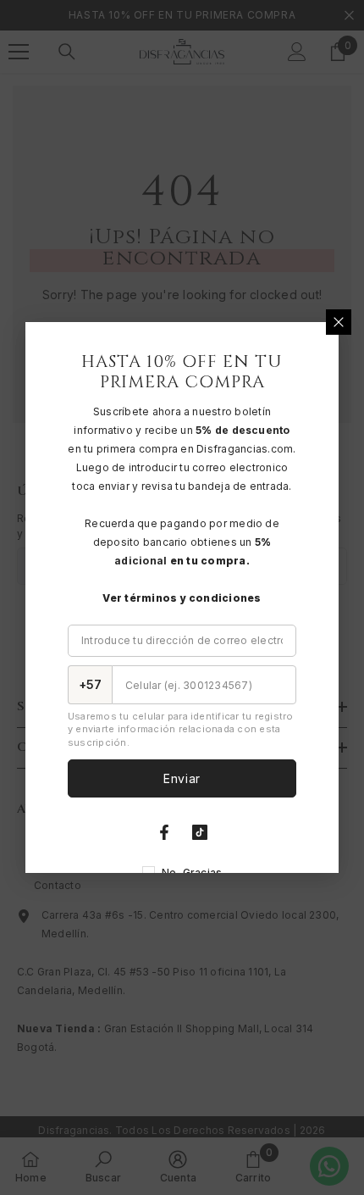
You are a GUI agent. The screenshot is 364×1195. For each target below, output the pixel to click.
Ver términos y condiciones (181, 598)
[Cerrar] (338, 322)
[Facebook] (164, 832)
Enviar (182, 778)
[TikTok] (200, 832)
